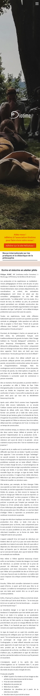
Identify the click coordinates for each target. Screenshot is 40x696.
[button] (37, 3)
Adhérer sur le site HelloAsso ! (20, 245)
